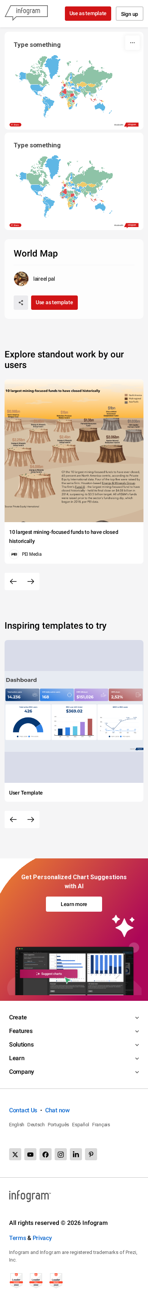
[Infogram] (26, 13)
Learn (17, 1058)
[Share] (21, 302)
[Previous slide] (13, 581)
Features (21, 1030)
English (16, 1124)
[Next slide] (31, 581)
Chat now (57, 1110)
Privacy (42, 1238)
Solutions (21, 1044)
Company (21, 1071)
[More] (132, 43)
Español (80, 1124)
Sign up (129, 14)
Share (16, 125)
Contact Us (23, 1110)
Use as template (88, 13)
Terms (17, 1238)
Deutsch (36, 1124)
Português (58, 1124)
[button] (89, 77)
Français (101, 1124)
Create (18, 1017)
